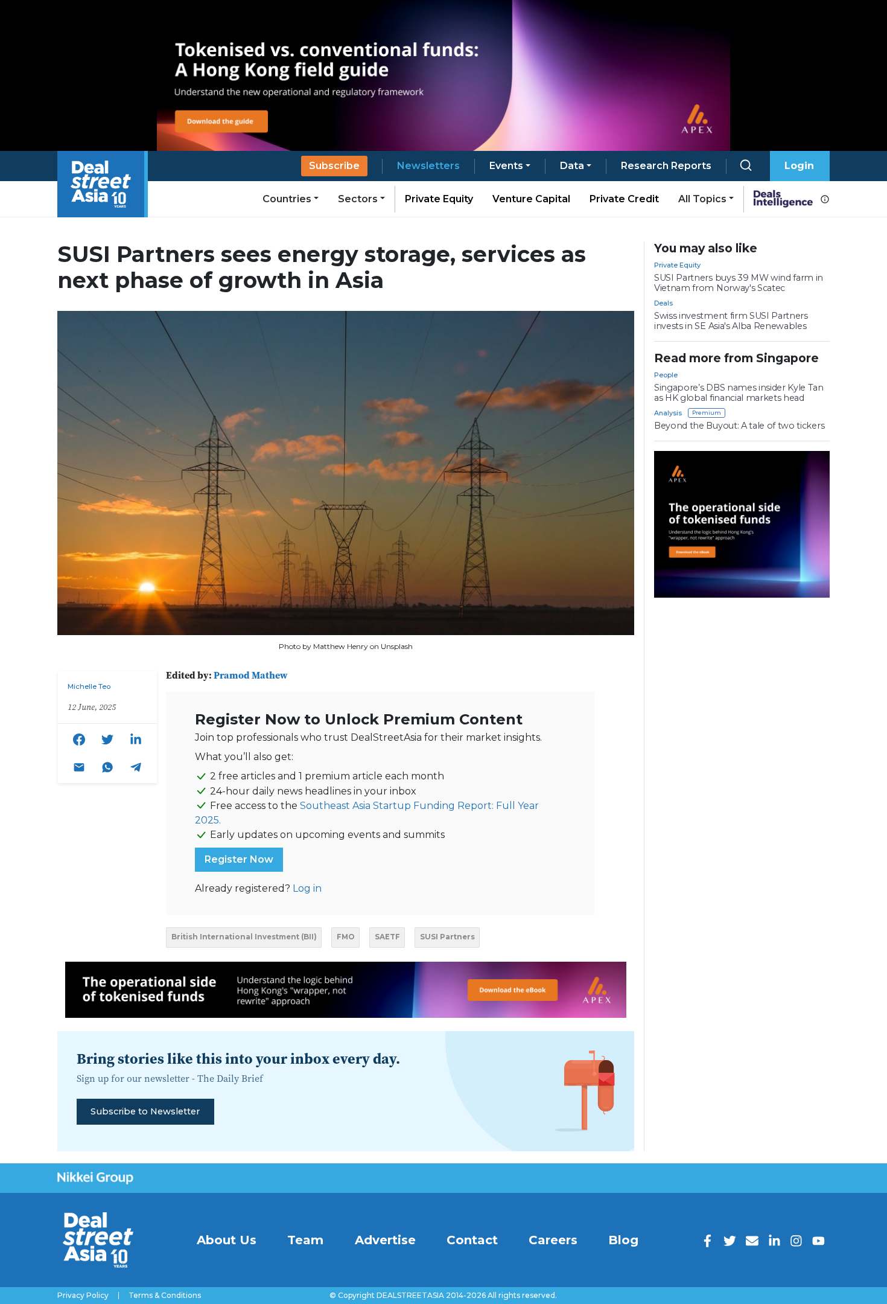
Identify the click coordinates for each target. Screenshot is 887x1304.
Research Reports (666, 165)
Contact (472, 1240)
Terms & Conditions (165, 1295)
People (666, 375)
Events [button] (506, 165)
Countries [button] (286, 199)
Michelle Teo (89, 686)
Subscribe (334, 165)
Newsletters (428, 165)
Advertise (385, 1240)
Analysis (668, 413)
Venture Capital (531, 199)
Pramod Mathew (251, 675)
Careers (553, 1240)
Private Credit (624, 199)
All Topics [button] (702, 199)
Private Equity (439, 199)
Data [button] (572, 165)
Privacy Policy (83, 1295)
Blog (623, 1240)
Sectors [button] (358, 199)
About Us (226, 1240)
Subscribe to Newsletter (145, 1111)
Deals (663, 303)
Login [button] (799, 165)
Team (305, 1240)
